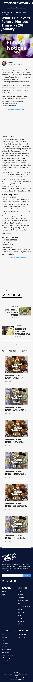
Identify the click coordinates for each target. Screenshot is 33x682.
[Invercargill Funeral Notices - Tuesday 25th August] (16, 524)
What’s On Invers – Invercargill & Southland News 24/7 (16, 675)
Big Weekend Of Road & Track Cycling (11, 312)
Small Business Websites (16, 680)
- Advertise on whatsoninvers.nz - (16, 8)
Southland (20, 594)
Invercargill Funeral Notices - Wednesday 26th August (15, 504)
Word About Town (23, 600)
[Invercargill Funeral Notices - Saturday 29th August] (16, 396)
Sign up (4, 591)
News (19, 591)
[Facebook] (3, 581)
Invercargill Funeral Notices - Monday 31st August (14, 377)
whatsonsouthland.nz (9, 106)
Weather (20, 609)
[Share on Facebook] (4, 295)
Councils (20, 615)
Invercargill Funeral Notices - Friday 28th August (14, 440)
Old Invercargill (6, 658)
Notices (10, 62)
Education (5, 663)
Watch (19, 603)
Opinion (20, 618)
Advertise (22, 637)
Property (4, 634)
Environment (5, 652)
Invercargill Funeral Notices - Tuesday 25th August (14, 536)
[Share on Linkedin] (14, 295)
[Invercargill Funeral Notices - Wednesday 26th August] (16, 492)
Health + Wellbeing (7, 655)
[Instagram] (11, 581)
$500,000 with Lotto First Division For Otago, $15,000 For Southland (23, 331)
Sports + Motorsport (24, 606)
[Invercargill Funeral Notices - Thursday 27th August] (16, 460)
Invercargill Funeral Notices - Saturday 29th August (15, 408)
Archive (20, 624)
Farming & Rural (6, 649)
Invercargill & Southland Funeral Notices (14, 13)
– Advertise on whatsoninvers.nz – (16, 109)
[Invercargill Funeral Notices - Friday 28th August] (16, 428)
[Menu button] (3, 3)
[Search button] (30, 3)
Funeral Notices (22, 597)
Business (4, 646)
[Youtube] (15, 581)
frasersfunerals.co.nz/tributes (12, 189)
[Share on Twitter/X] (9, 295)
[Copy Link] (19, 295)
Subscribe (27, 575)
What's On (21, 612)
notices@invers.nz (23, 82)
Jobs (3, 640)
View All (24, 351)
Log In (3, 594)
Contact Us (22, 634)
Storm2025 (21, 621)
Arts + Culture (6, 661)
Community (5, 643)
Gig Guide (4, 637)
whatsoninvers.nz (8, 103)
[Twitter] (7, 581)
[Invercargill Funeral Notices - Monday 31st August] (16, 364)
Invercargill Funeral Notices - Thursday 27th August (15, 472)
